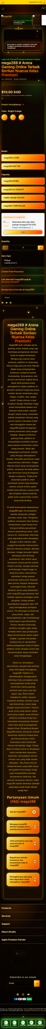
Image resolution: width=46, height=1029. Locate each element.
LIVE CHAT (40, 1025)
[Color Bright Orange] (4, 117)
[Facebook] (3, 303)
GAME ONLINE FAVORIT (14, 198)
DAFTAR (23, 1025)
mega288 (13, 345)
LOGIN (15, 1025)
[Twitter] (7, 303)
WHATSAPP (31, 1025)
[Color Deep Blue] (13, 117)
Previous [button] (2, 2)
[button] (23, 272)
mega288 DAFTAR (12, 166)
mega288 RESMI (11, 181)
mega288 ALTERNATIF (14, 189)
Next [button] (43, 2)
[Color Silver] (21, 117)
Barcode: (16, 79)
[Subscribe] (36, 983)
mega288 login (16, 511)
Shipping (14, 95)
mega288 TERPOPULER (14, 206)
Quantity (5, 241)
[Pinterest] (11, 303)
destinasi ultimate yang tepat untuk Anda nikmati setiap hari (24, 787)
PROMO (6, 1025)
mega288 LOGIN (11, 158)
